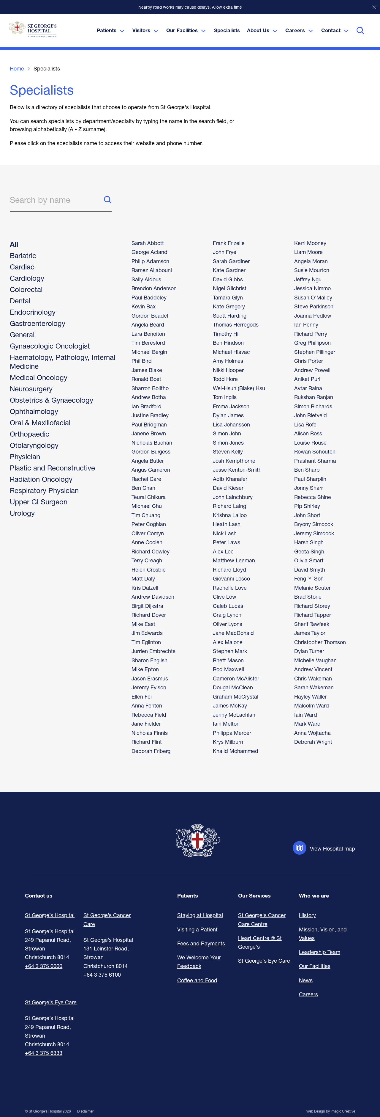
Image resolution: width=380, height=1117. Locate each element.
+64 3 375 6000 (43, 966)
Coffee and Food (197, 980)
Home (17, 68)
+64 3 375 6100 (102, 974)
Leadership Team (319, 952)
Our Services (254, 895)
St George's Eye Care (264, 960)
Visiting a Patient (197, 929)
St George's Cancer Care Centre (262, 919)
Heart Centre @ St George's (260, 942)
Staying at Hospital (200, 915)
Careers (308, 994)
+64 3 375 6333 (43, 1052)
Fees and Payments (201, 943)
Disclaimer (85, 1111)
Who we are (314, 895)
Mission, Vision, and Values (323, 933)
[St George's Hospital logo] (32, 29)
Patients (187, 895)
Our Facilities (314, 966)
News (306, 980)
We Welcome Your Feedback (199, 961)
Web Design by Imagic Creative (330, 1111)
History (307, 915)
